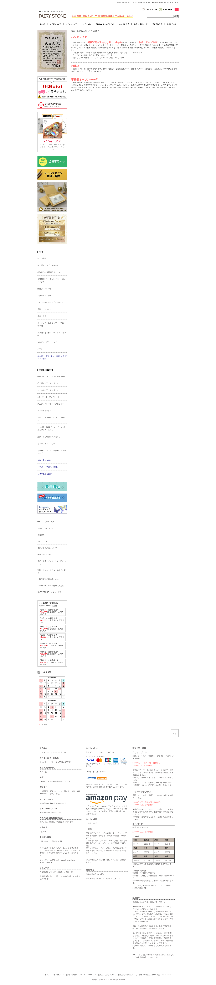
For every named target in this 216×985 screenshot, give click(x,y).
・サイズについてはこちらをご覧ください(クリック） (92, 55)
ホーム (47, 975)
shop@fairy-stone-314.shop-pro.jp (53, 803)
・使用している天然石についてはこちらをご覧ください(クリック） (98, 58)
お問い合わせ (71, 975)
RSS (164, 975)
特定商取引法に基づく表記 (149, 975)
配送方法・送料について (127, 975)
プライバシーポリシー (87, 975)
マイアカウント (58, 975)
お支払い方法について (107, 975)
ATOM (168, 975)
